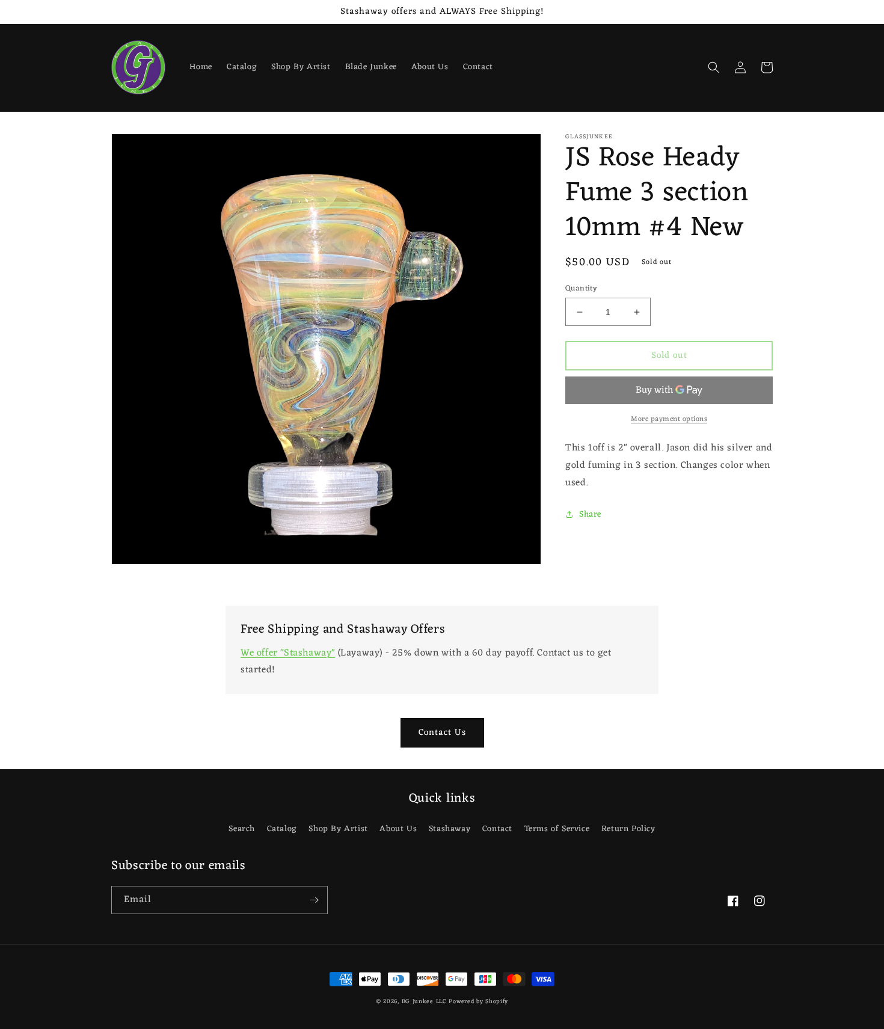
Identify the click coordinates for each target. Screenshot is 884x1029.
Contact (497, 829)
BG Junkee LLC (424, 1002)
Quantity (581, 289)
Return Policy (628, 829)
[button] (714, 67)
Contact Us (442, 733)
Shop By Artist (337, 829)
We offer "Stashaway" (288, 653)
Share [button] (590, 514)
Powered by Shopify (478, 1002)
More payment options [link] (669, 419)
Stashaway (449, 829)
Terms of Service (557, 829)
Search (242, 829)
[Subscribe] (314, 900)
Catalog (282, 829)
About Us (398, 829)
